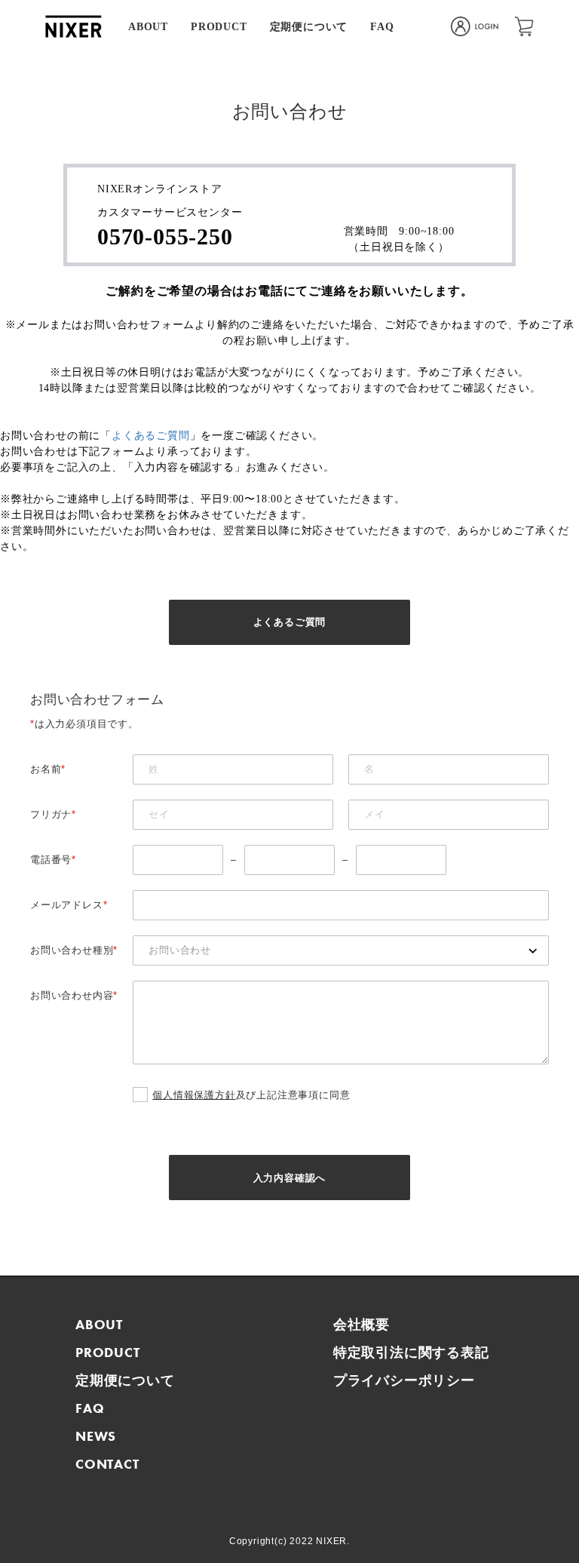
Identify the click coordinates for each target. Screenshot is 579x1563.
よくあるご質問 (151, 435)
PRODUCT (219, 26)
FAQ (382, 26)
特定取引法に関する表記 (411, 1352)
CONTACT (107, 1463)
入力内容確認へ (289, 1178)
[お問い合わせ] (341, 950)
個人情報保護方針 (193, 1095)
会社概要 (361, 1324)
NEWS (95, 1436)
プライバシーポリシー (404, 1380)
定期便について (309, 26)
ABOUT (148, 26)
